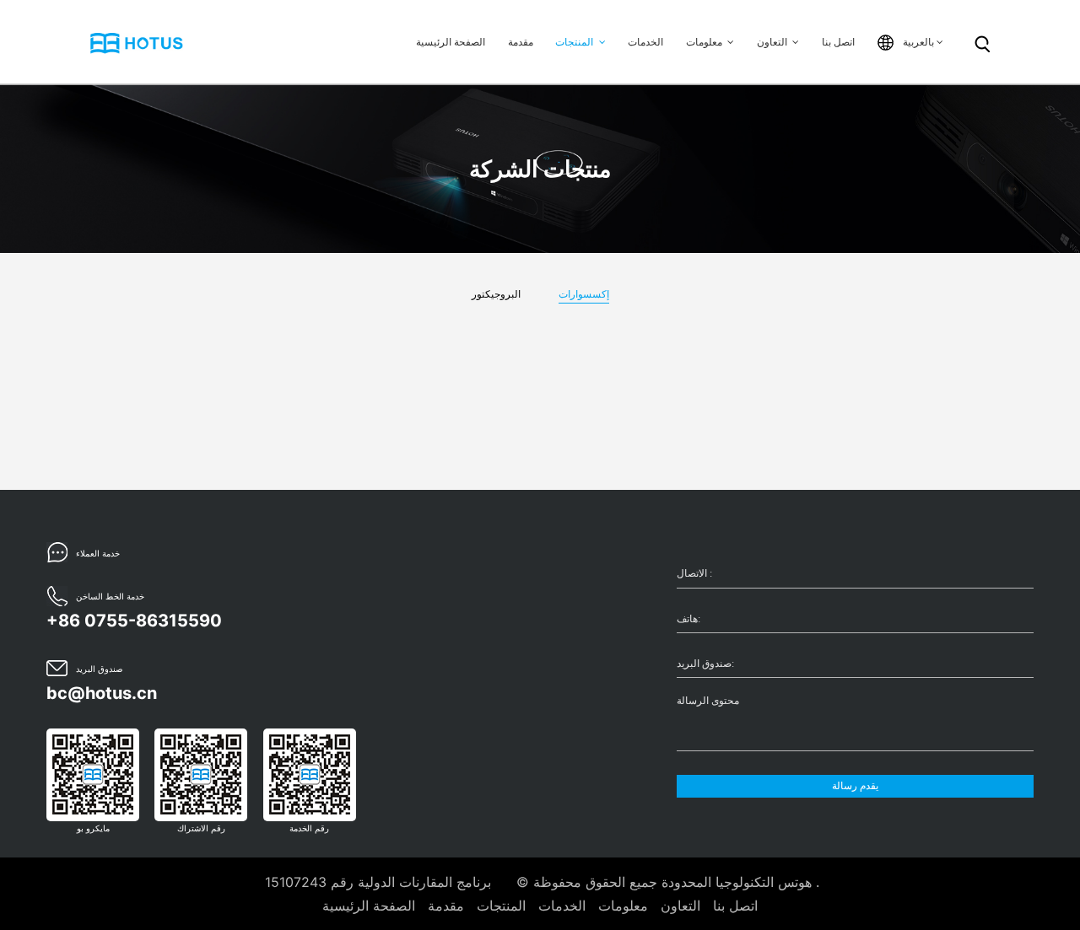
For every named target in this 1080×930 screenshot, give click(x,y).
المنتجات (575, 41)
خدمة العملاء (98, 553)
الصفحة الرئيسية (450, 41)
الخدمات (645, 41)
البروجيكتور (496, 294)
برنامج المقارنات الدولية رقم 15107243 (378, 882)
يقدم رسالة (855, 786)
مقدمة (520, 41)
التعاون (773, 41)
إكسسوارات (584, 294)
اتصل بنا (838, 41)
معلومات (705, 41)
